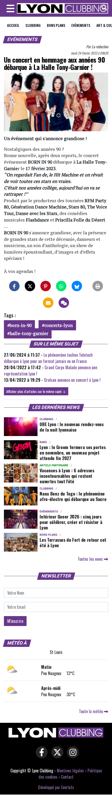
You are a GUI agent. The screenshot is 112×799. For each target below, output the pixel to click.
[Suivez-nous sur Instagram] (71, 756)
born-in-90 (21, 325)
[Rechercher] (102, 7)
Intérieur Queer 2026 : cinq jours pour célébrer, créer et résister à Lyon (71, 522)
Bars (43, 442)
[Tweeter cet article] (30, 286)
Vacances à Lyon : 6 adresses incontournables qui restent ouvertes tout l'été (67, 476)
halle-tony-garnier (29, 333)
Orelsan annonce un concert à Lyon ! (72, 380)
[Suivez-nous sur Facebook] (40, 756)
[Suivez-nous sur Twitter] (56, 756)
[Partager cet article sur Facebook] (14, 286)
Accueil (13, 25)
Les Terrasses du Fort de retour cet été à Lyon (73, 542)
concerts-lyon (58, 325)
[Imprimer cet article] (97, 286)
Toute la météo (91, 711)
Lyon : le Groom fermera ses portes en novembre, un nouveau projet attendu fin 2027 (72, 452)
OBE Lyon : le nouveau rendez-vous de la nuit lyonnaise (71, 427)
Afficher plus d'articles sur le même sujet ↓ (36, 391)
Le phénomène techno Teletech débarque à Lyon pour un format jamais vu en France (48, 358)
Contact (67, 777)
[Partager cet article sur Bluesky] (77, 286)
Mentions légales (70, 770)
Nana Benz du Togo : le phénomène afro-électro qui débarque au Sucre (74, 496)
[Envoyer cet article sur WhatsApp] (61, 286)
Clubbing (33, 25)
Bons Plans (56, 25)
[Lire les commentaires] (64, 302)
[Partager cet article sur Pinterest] (45, 286)
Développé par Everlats (56, 787)
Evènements (80, 25)
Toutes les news (91, 559)
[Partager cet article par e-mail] (48, 302)
